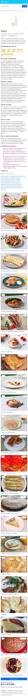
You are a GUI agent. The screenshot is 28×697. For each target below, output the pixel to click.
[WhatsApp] (9, 684)
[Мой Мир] (11, 684)
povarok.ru (21, 690)
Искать (24, 6)
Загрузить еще (14, 678)
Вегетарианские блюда (6, 187)
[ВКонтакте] (1, 684)
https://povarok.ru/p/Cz (16, 687)
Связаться (9, 695)
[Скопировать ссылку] (15, 684)
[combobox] (11, 6)
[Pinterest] (13, 684)
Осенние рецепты (21, 176)
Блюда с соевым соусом (15, 184)
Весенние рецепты (18, 187)
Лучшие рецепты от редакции (8, 176)
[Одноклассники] (3, 684)
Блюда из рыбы (16, 181)
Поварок (6, 2)
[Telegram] (5, 684)
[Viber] (7, 684)
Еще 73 (3, 189)
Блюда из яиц (4, 184)
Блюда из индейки (15, 179)
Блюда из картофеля (6, 181)
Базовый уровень (5, 179)
